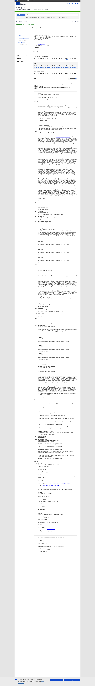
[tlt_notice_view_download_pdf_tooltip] (34, 67)
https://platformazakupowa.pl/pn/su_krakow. (62, 137)
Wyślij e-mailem (22, 42)
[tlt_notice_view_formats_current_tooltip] (76, 78)
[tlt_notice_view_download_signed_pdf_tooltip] (67, 59)
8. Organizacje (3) (20, 61)
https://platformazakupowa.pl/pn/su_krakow (62, 483)
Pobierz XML (21, 35)
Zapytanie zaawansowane (51, 17)
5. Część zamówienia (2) (22, 55)
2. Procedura (19, 52)
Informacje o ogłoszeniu (22, 64)
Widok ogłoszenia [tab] (20, 28)
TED (16, 21)
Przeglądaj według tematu (61, 17)
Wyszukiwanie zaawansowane (41, 17)
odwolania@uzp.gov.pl (44, 525)
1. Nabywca (19, 50)
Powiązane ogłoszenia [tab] (20, 30)
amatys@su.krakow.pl (41, 44)
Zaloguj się (71, 3)
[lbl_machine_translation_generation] (47, 71)
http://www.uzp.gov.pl (51, 529)
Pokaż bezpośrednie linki (24, 38)
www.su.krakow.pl (50, 482)
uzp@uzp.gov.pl (43, 504)
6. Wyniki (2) (19, 58)
